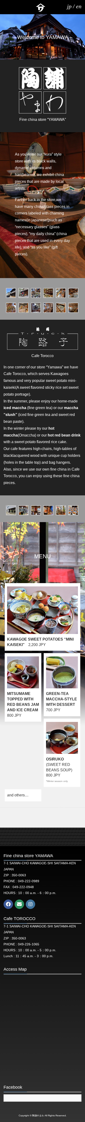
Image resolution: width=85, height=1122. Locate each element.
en (78, 6)
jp (69, 6)
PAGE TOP (78, 1084)
